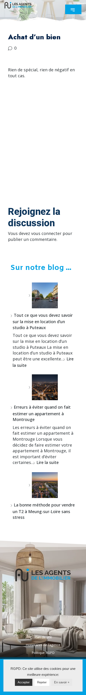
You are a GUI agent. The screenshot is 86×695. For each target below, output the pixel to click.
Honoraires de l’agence (43, 645)
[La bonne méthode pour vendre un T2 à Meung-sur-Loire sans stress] (43, 485)
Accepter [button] (24, 682)
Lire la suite (47, 462)
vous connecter (46, 233)
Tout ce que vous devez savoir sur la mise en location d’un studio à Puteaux (43, 321)
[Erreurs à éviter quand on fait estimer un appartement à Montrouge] (43, 387)
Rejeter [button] (42, 682)
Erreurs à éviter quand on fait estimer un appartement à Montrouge (42, 413)
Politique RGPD (43, 652)
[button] (73, 9)
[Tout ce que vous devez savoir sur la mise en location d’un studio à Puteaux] (43, 295)
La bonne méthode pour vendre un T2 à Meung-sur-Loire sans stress (44, 511)
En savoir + (61, 682)
